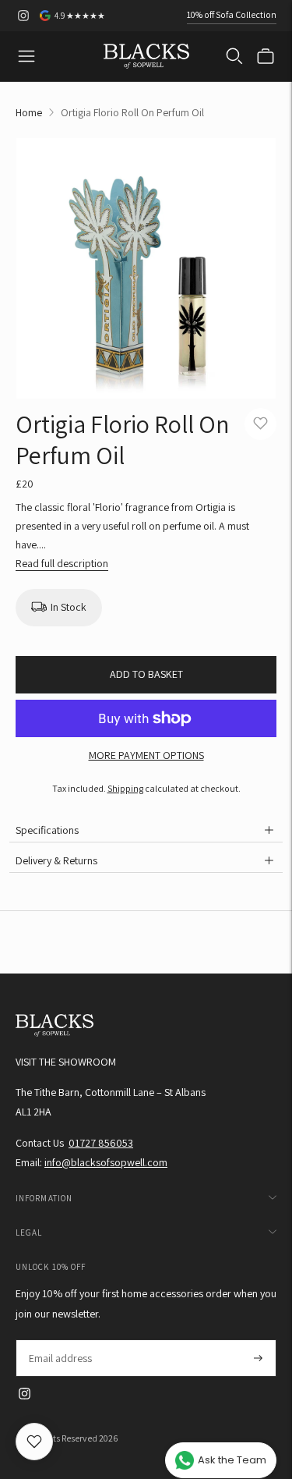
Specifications (47, 830)
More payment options (146, 755)
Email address (59, 1340)
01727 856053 (101, 1143)
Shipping (125, 788)
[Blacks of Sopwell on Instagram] (23, 15)
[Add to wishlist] (260, 424)
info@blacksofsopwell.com (105, 1162)
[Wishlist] (34, 1441)
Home (29, 112)
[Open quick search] (234, 56)
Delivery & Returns (56, 860)
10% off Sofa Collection (231, 14)
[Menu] (26, 56)
